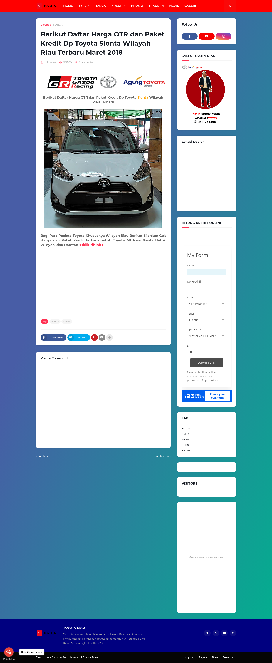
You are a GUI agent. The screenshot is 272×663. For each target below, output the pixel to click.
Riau (215, 657)
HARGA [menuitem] (100, 6)
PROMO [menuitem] (137, 6)
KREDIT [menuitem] (117, 6)
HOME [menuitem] (68, 6)
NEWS (185, 439)
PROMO (186, 450)
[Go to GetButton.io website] (9, 659)
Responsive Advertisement (206, 557)
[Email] (102, 337)
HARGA (58, 24)
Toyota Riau (90, 657)
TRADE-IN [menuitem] (156, 6)
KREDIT (186, 433)
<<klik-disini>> (91, 245)
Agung (189, 657)
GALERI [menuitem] (190, 6)
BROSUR (187, 444)
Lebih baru (44, 456)
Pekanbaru (229, 657)
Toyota (203, 657)
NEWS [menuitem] (174, 6)
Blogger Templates (63, 657)
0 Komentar (86, 62)
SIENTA (66, 321)
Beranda (46, 24)
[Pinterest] (94, 337)
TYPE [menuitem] (82, 6)
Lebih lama (162, 456)
